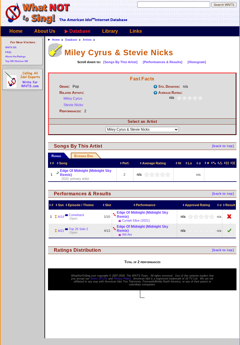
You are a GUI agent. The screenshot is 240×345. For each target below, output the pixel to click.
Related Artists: (71, 93)
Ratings (56, 156)
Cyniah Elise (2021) (136, 220)
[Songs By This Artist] (120, 62)
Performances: (70, 111)
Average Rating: (170, 93)
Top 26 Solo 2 (78, 229)
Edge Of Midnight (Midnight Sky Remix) (86, 173)
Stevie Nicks (73, 105)
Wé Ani (127, 234)
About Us (44, 31)
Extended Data (83, 156)
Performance (145, 205)
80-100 (233, 163)
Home (16, 31)
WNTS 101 (10, 47)
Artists (87, 39)
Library (110, 31)
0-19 (208, 163)
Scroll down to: (89, 62)
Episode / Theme (81, 205)
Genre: (64, 86)
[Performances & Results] (162, 62)
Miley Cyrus (73, 98)
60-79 (227, 163)
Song (63, 163)
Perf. (125, 163)
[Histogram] (197, 62)
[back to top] (223, 146)
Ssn (61, 205)
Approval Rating (197, 205)
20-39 (214, 163)
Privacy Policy (122, 278)
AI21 (61, 230)
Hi (179, 163)
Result (230, 205)
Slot (108, 205)
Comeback (76, 215)
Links (136, 31)
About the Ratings (15, 56)
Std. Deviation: (169, 86)
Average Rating (154, 163)
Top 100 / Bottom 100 (16, 61)
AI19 (61, 216)
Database (79, 31)
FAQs (8, 52)
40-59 (220, 163)
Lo (190, 163)
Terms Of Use (98, 278)
